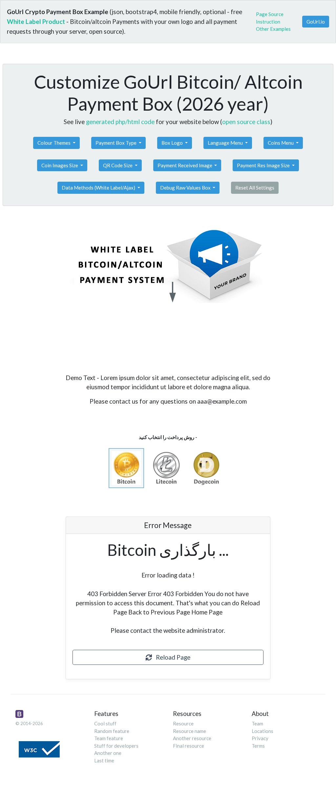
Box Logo (172, 143)
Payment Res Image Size (264, 165)
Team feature (108, 738)
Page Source (270, 14)
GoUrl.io (315, 22)
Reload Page (171, 657)
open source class (246, 121)
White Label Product (36, 21)
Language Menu (226, 143)
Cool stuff (105, 723)
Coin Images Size (60, 165)
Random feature (111, 731)
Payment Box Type (116, 143)
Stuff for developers (116, 746)
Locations (262, 731)
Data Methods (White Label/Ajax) (99, 188)
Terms (258, 746)
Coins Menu (281, 143)
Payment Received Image (185, 165)
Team (257, 723)
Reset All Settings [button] (254, 188)
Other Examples (273, 29)
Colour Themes (54, 143)
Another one (107, 753)
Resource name (189, 731)
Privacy (260, 738)
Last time (104, 760)
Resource (183, 723)
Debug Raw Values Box (186, 188)
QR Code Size (118, 165)
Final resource (188, 746)
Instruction (268, 22)
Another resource (192, 738)
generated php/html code (120, 121)
